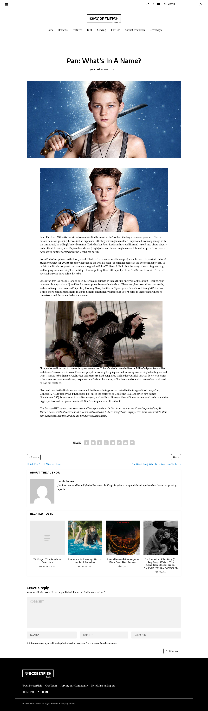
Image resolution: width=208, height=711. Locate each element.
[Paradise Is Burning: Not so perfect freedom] (85, 538)
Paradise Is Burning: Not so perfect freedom (85, 561)
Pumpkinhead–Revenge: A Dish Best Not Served (123, 561)
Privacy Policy (68, 703)
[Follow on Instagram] (42, 692)
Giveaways (156, 30)
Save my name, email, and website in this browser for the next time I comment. (74, 643)
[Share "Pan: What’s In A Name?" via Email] (125, 443)
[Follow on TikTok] (38, 692)
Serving (101, 30)
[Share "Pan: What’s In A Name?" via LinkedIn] (112, 443)
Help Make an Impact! (103, 686)
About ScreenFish (135, 30)
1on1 (89, 30)
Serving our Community (74, 686)
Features (77, 30)
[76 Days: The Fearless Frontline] (47, 538)
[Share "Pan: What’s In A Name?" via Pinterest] (106, 443)
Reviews (63, 30)
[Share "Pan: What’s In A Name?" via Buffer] (119, 443)
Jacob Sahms (96, 69)
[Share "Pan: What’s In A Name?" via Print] (132, 443)
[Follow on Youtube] (47, 692)
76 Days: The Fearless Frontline (47, 561)
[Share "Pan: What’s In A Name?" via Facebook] (86, 443)
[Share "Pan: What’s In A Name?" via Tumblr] (99, 443)
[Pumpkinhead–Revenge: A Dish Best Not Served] (123, 538)
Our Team (51, 686)
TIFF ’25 (115, 30)
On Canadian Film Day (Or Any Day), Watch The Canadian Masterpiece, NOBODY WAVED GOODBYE (161, 563)
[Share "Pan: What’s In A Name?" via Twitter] (93, 443)
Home (49, 30)
